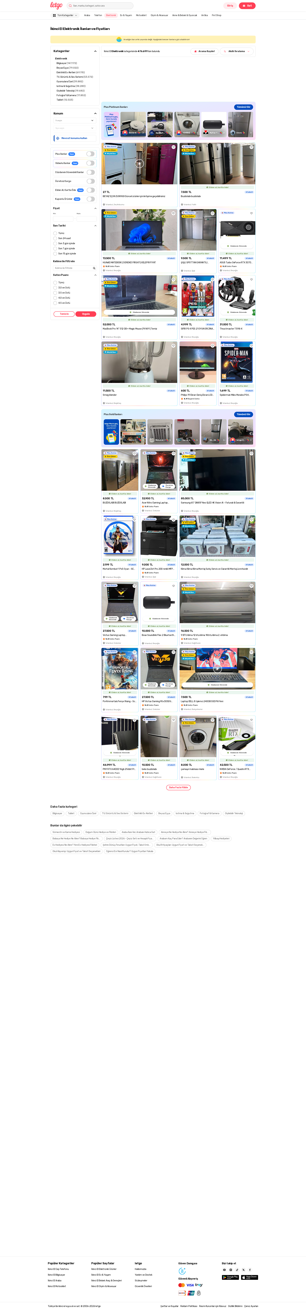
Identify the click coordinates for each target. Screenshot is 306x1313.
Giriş (230, 5)
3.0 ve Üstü (64, 287)
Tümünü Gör (244, 107)
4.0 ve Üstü (64, 298)
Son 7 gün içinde (66, 248)
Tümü (61, 233)
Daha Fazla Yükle (178, 787)
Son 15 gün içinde (67, 253)
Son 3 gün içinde (66, 243)
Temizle (64, 314)
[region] (178, 124)
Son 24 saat (64, 238)
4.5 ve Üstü (64, 303)
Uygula (86, 314)
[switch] (90, 153)
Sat (249, 5)
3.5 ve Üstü (64, 292)
